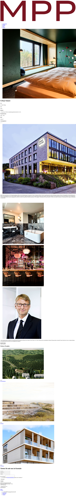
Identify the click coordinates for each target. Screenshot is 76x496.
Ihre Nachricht (2, 476)
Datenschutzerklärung (10, 477)
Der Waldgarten (3, 381)
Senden (2, 481)
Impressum (4, 493)
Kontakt (3, 27)
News (3, 26)
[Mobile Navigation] (0, 22)
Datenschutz (4, 492)
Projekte (3, 24)
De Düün (1, 423)
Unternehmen (4, 23)
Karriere (3, 25)
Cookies (3, 494)
